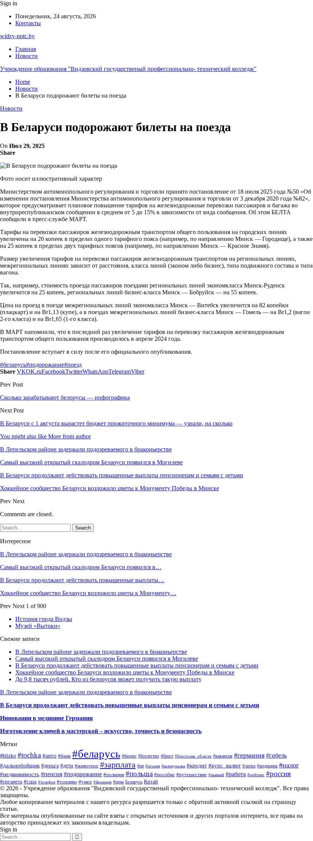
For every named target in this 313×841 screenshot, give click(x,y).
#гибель (276, 755)
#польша (139, 774)
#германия (249, 755)
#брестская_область (193, 756)
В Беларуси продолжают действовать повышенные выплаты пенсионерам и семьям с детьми (136, 665)
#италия (152, 766)
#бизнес (129, 756)
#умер (85, 782)
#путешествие (191, 774)
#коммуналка (173, 766)
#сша (30, 781)
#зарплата (118, 764)
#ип (140, 766)
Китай (151, 781)
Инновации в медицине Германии (46, 718)
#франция (102, 782)
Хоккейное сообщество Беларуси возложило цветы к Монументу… (88, 593)
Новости (26, 56)
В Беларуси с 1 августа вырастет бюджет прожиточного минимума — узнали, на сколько (116, 423)
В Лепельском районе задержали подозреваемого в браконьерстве (86, 554)
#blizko (8, 756)
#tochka (29, 755)
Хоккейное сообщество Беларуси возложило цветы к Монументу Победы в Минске (124, 672)
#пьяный (216, 774)
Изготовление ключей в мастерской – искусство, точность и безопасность (101, 731)
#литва (248, 766)
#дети (66, 766)
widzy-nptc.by (17, 36)
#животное (86, 766)
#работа (236, 774)
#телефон (46, 782)
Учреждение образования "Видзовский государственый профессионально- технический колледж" (128, 69)
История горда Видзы (43, 619)
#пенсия (51, 774)
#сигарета (11, 781)
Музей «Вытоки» (37, 626)
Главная (25, 49)
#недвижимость (19, 774)
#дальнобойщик (20, 765)
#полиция (113, 774)
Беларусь (133, 782)
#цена (118, 782)
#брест (167, 756)
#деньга (50, 766)
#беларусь (13, 364)
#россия (278, 774)
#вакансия (222, 756)
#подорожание (45, 364)
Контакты (28, 23)
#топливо (67, 782)
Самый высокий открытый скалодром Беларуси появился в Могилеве (106, 658)
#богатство (148, 756)
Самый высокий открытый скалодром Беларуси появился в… (80, 567)
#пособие (164, 774)
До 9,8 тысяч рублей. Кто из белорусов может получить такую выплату (108, 679)
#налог (289, 765)
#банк (64, 756)
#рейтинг (256, 775)
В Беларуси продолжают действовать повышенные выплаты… (82, 580)
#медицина (267, 766)
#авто (49, 755)
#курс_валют (224, 765)
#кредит (197, 765)
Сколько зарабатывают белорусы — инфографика (65, 397)
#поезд (73, 364)
